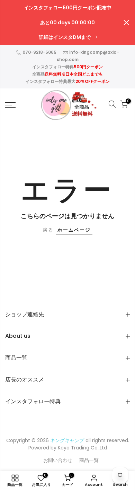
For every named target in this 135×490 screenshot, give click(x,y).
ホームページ (74, 229)
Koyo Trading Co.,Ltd (82, 447)
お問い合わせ (57, 460)
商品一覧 (89, 460)
